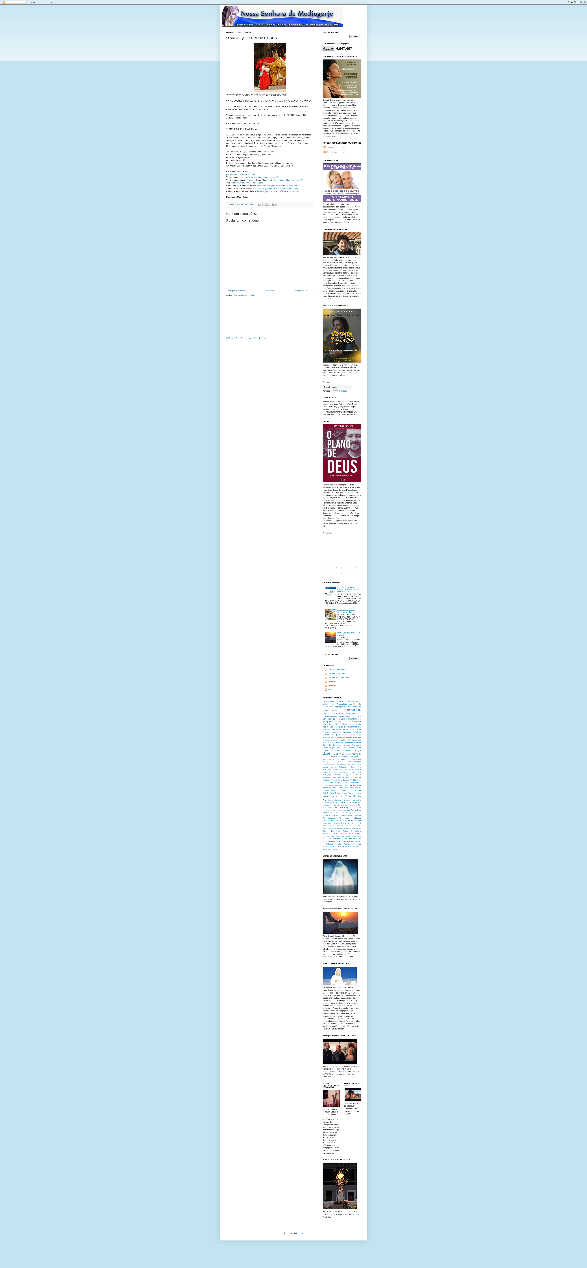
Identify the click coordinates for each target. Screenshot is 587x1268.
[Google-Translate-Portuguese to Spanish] (341, 575)
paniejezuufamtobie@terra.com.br (241, 174)
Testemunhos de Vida (342, 839)
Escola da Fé (339, 729)
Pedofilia (358, 815)
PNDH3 (325, 793)
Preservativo (327, 823)
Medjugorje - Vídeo (342, 785)
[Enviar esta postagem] (259, 204)
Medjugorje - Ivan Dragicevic (340, 764)
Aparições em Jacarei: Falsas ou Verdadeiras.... (347, 611)
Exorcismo (347, 732)
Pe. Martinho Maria (343, 810)
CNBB (325, 716)
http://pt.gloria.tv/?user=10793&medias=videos (278, 188)
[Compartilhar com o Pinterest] (275, 204)
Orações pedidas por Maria (334, 790)
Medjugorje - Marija (330, 769)
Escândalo (326, 732)
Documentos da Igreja (333, 727)
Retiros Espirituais (331, 831)
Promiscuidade (351, 826)
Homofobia (339, 743)
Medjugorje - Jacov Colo (349, 767)
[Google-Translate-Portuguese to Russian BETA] (356, 569)
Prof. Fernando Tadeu (337, 674)
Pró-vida (332, 828)
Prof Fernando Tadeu (336, 670)
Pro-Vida (345, 823)
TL (330, 839)
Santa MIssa (340, 833)
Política (334, 820)
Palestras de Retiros (332, 796)
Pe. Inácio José (351, 805)
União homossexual (344, 841)
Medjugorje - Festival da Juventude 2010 (337, 762)
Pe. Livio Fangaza (342, 808)
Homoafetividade (354, 740)
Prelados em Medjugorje (350, 821)
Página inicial (270, 291)
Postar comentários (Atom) (244, 295)
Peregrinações (329, 818)
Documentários (350, 727)
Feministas (357, 732)
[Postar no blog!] (266, 204)
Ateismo (348, 714)
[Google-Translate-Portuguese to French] (331, 569)
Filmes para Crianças (339, 735)
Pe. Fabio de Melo (336, 805)
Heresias (357, 737)
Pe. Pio (358, 813)
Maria (334, 756)
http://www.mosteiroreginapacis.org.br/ (261, 177)
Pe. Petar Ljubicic (348, 813)
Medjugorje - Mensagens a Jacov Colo (345, 772)
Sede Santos (355, 834)
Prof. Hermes (355, 823)
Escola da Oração (353, 729)
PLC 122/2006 (354, 790)
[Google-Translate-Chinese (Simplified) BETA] (327, 569)
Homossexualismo (353, 743)
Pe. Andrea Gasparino (349, 800)
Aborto (342, 701)
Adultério (326, 704)
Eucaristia (336, 732)
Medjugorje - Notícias (349, 777)
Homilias (343, 740)
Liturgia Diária (332, 753)
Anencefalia (342, 704)
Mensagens (355, 785)
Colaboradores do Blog (352, 716)
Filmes (326, 734)
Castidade (332, 716)
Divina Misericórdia (351, 724)
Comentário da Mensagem (334, 719)
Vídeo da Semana (341, 846)
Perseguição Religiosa (350, 818)
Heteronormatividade (330, 740)
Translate (343, 391)
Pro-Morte (336, 823)
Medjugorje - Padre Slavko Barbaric (336, 780)
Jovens (325, 748)
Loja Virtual (346, 754)
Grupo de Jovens (329, 737)
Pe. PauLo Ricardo (334, 813)
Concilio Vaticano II (342, 722)
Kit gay (332, 748)
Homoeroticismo (328, 743)
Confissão (356, 722)
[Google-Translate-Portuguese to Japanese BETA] (346, 569)
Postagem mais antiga (303, 291)
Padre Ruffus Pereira (338, 793)
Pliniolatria (326, 821)
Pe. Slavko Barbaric (346, 815)
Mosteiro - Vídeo (336, 788)
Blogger (299, 1233)
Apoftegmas (336, 710)
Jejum (358, 745)
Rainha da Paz (343, 828)
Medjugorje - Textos (342, 782)
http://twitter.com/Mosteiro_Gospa (248, 183)
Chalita (340, 716)
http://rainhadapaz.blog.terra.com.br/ (286, 180)
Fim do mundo (355, 735)
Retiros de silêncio (352, 831)
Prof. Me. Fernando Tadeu (338, 678)
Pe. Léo (332, 810)
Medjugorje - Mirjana (332, 775)
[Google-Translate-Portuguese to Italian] (341, 569)
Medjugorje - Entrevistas (348, 759)
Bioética (355, 714)
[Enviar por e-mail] (264, 204)
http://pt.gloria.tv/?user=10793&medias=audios (278, 191)
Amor (333, 704)
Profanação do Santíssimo (333, 826)
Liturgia (357, 750)
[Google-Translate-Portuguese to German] (336, 569)
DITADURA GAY (331, 724)
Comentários (331, 152)
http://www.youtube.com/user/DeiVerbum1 (279, 186)
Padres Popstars (354, 793)
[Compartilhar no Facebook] (272, 204)
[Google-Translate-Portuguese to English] (351, 569)
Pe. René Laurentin (330, 815)
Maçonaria (343, 757)
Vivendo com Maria (352, 844)
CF (360, 714)
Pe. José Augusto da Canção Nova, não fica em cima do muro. (348, 589)
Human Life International (332, 745)
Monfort (325, 788)
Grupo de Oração (344, 737)
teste (330, 690)
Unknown (332, 682)
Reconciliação (355, 828)
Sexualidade (345, 836)
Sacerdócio (327, 834)
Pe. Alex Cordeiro (334, 800)
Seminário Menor (329, 836)
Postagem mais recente (237, 291)
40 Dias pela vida (330, 701)
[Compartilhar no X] (269, 204)
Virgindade (338, 844)
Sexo (338, 836)
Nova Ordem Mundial (352, 788)
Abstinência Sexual (353, 701)
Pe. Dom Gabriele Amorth (346, 803)
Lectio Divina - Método (345, 748)
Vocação (326, 847)
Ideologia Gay (349, 745)
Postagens (330, 147)
